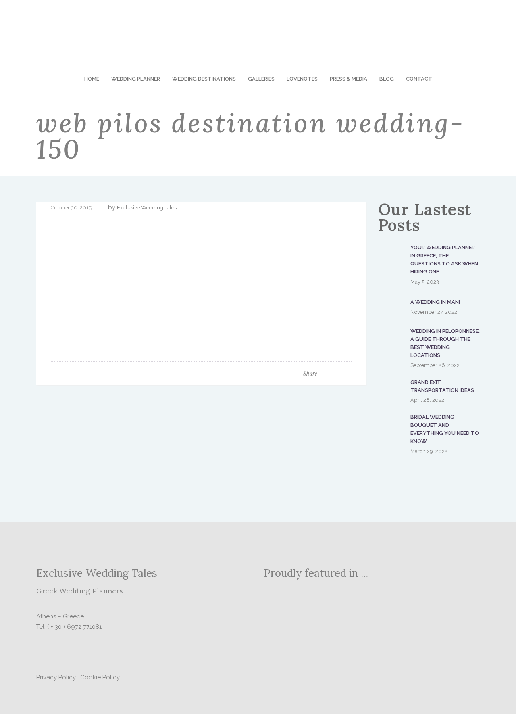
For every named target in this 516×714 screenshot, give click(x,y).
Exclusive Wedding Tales (147, 208)
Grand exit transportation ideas (442, 386)
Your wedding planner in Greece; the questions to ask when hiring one (444, 259)
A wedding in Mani (435, 302)
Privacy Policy (56, 677)
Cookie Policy (100, 677)
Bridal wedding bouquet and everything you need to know (444, 429)
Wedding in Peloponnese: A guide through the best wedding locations (445, 343)
